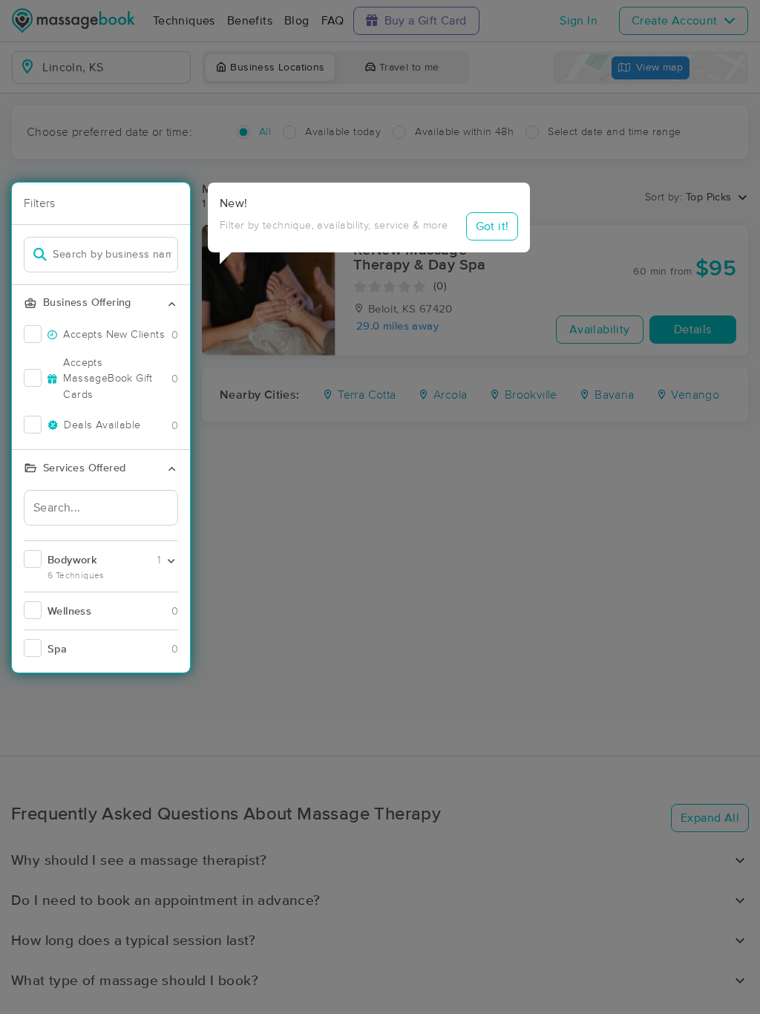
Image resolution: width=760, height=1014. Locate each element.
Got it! (492, 226)
